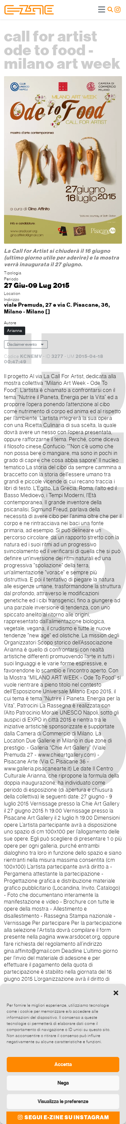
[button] (116, 992)
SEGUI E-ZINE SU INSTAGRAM (66, 1117)
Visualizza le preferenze (63, 1101)
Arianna (14, 330)
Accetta (63, 1064)
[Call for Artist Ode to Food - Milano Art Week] (63, 161)
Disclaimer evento (22, 344)
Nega (63, 1083)
